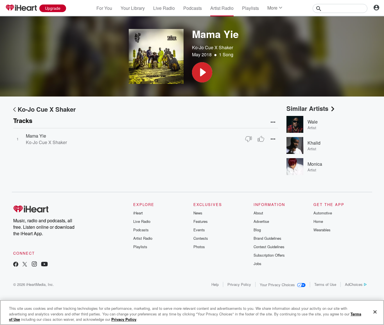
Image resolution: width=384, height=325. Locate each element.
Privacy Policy (239, 284)
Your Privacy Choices (277, 284)
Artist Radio (222, 8)
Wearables (322, 229)
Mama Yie (36, 136)
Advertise (261, 221)
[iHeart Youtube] (44, 264)
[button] (202, 72)
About (258, 213)
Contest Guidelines (269, 246)
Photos (199, 246)
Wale (313, 121)
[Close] (375, 312)
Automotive (322, 213)
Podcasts (192, 8)
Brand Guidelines (267, 238)
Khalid (314, 143)
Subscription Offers (269, 255)
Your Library (133, 8)
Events (199, 229)
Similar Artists (307, 108)
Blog (257, 229)
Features (200, 221)
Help (215, 284)
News (197, 213)
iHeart (138, 213)
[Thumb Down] (248, 139)
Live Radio (164, 8)
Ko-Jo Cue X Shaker (212, 47)
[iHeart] (21, 8)
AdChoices (354, 284)
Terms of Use (325, 284)
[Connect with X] (24, 264)
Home (318, 221)
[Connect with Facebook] (15, 264)
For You (104, 8)
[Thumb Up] (261, 139)
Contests (200, 238)
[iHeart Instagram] (34, 264)
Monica (315, 164)
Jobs (257, 263)
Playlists (250, 8)
